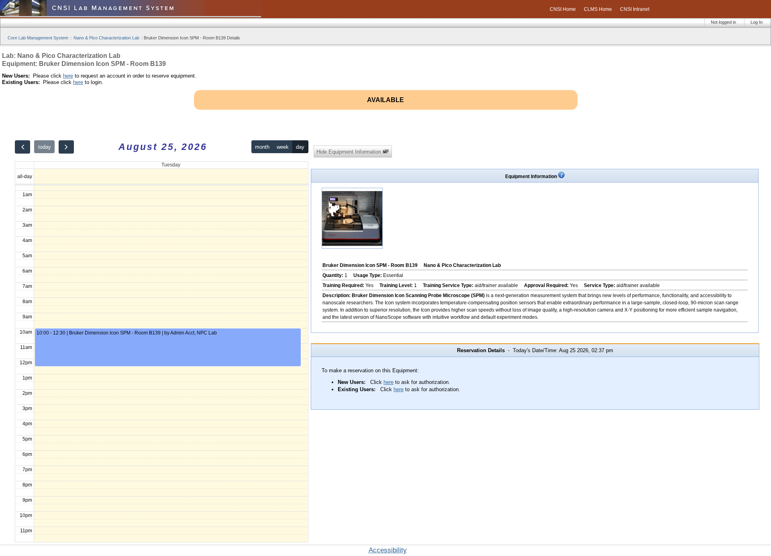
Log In (757, 22)
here (68, 76)
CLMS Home (598, 9)
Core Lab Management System (38, 37)
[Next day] (66, 147)
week (283, 147)
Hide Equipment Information (349, 152)
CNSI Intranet (634, 9)
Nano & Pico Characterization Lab (106, 37)
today (44, 147)
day (300, 147)
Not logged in (723, 22)
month (262, 147)
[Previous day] (22, 147)
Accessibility (388, 550)
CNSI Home (563, 9)
